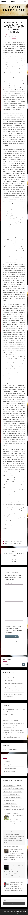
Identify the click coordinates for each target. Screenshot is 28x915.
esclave (10, 718)
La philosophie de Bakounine (11, 846)
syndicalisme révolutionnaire (9, 734)
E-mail (7, 612)
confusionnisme (17, 715)
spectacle (14, 732)
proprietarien (22, 727)
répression (16, 730)
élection (13, 737)
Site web (7, 619)
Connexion (7, 761)
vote (8, 737)
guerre (12, 723)
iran (20, 723)
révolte (21, 730)
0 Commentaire (18, 36)
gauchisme (4, 720)
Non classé (14, 541)
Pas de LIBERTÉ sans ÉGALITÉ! (11, 832)
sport (17, 732)
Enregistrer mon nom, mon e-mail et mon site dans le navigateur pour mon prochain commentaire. (14, 629)
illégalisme (17, 723)
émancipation (18, 737)
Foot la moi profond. (9, 680)
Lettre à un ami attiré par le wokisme (13, 683)
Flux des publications (9, 765)
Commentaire (9, 583)
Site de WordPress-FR (9, 771)
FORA (17, 718)
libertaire (22, 723)
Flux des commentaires (10, 768)
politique (16, 727)
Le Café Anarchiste (8, 2)
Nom (6, 605)
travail (5, 737)
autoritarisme (16, 711)
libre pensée (12, 725)
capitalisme (8, 714)
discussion (23, 715)
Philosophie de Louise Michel (11, 813)
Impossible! (7, 863)
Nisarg (16, 913)
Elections (6, 718)
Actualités (7, 541)
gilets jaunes (10, 720)
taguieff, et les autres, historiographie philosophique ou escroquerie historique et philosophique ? (13, 689)
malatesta (16, 725)
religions (5, 730)
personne (12, 727)
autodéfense (9, 712)
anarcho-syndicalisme (10, 543)
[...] (6, 828)
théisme (21, 734)
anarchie (5, 709)
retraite (19, 543)
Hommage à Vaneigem (10, 677)
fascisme (14, 718)
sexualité (10, 732)
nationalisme (6, 727)
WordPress (22, 911)
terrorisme (18, 734)
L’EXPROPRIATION (8, 880)
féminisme (20, 718)
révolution (6, 732)
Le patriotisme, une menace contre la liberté (14, 553)
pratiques (19, 541)
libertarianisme (6, 725)
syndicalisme (21, 732)
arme (24, 709)
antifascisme (20, 709)
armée (4, 711)
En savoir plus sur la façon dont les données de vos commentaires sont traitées (14, 645)
